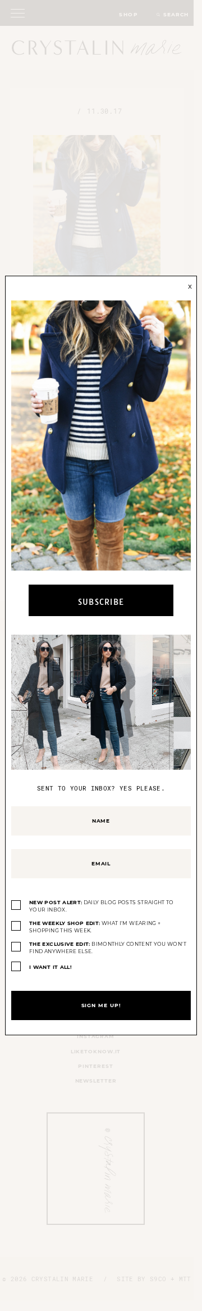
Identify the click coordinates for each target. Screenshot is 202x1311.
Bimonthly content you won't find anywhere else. (107, 948)
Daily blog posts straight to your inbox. (101, 906)
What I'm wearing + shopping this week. (94, 927)
